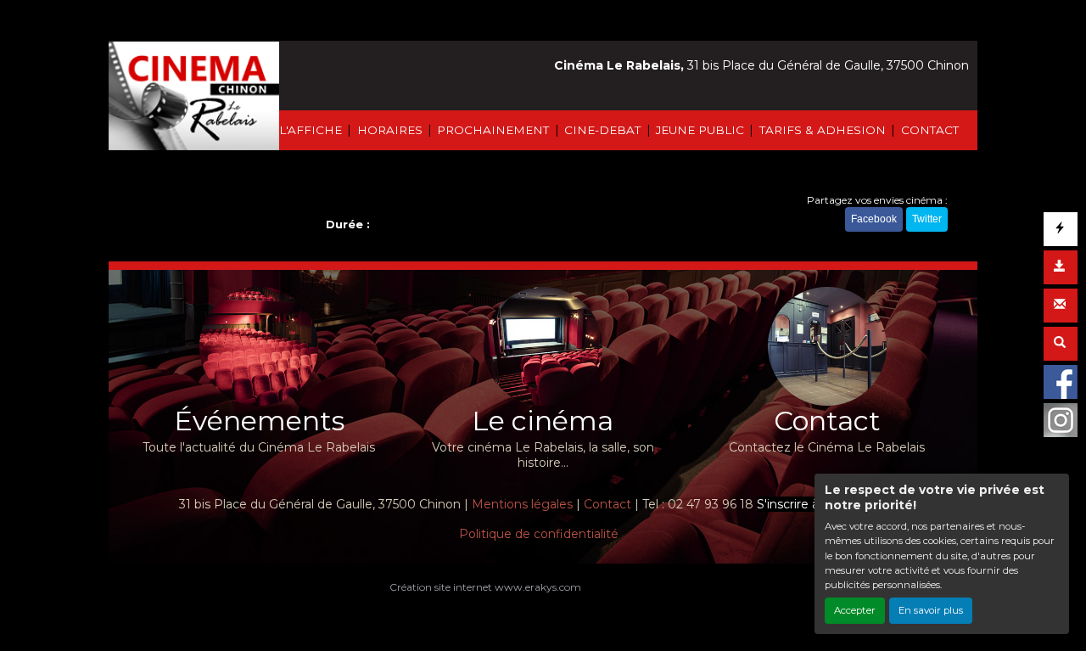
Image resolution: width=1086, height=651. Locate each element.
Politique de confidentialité (539, 534)
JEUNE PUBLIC (700, 130)
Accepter (855, 610)
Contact (607, 504)
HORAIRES (390, 130)
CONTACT (930, 130)
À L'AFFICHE (304, 130)
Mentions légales (522, 504)
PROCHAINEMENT (493, 130)
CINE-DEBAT (602, 130)
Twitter (927, 219)
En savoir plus (930, 610)
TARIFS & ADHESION (822, 130)
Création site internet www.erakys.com (485, 587)
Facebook (874, 219)
